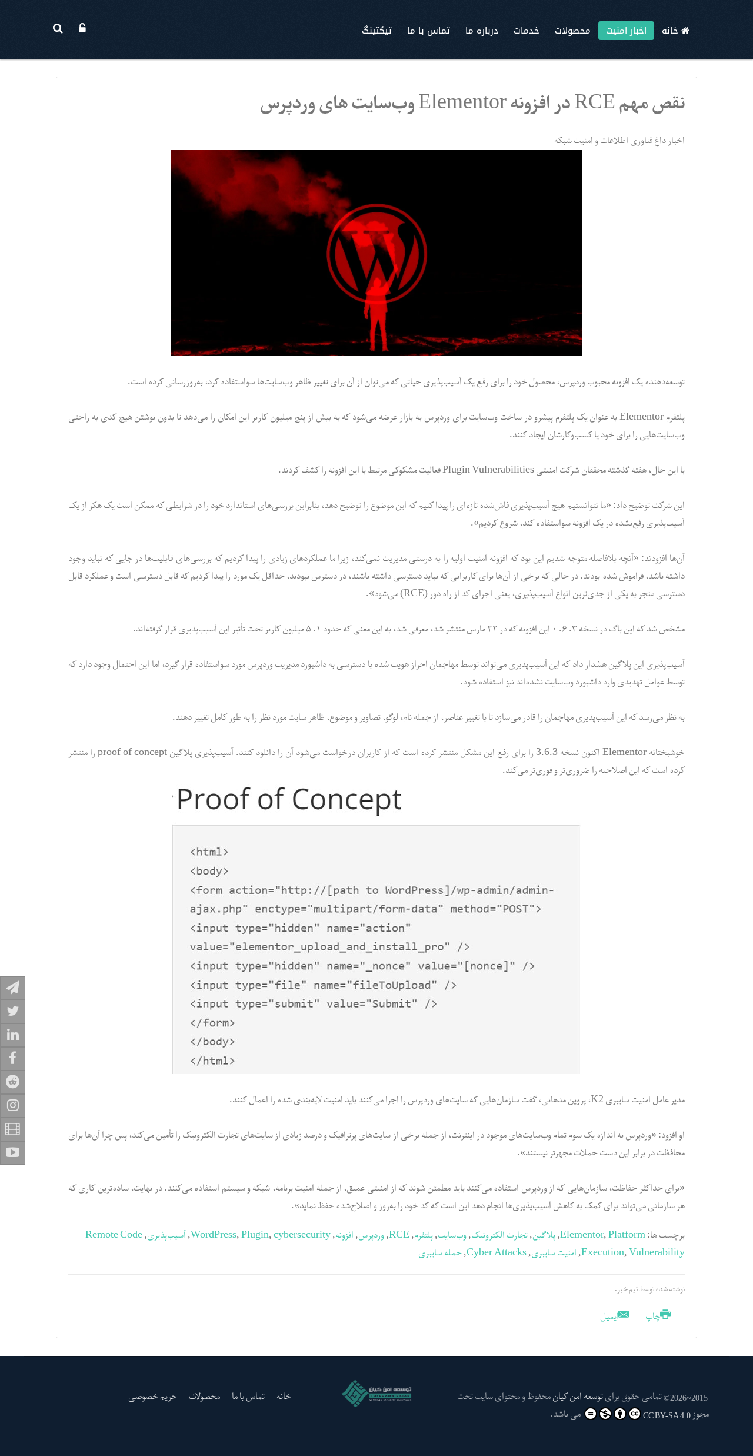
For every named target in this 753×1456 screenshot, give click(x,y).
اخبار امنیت (626, 30)
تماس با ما (428, 30)
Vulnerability (657, 1253)
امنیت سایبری (554, 1253)
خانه (671, 30)
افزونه (344, 1236)
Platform (626, 1236)
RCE (399, 1236)
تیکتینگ (377, 30)
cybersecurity (302, 1236)
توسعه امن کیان (577, 1397)
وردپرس (371, 1236)
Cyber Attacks (497, 1253)
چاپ (653, 1317)
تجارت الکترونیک (499, 1236)
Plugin (255, 1236)
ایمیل (610, 1317)
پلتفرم (423, 1236)
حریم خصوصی (152, 1397)
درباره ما (481, 30)
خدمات (526, 30)
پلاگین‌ (543, 1236)
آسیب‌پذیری (166, 1236)
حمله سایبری (440, 1253)
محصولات (573, 30)
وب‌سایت (452, 1236)
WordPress (213, 1236)
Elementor (582, 1236)
